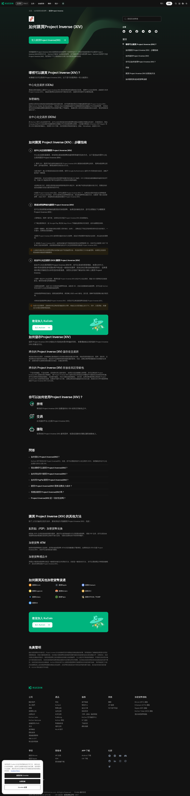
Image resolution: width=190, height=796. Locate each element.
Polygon (102, 124)
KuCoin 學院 (59, 720)
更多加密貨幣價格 (141, 714)
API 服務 (111, 705)
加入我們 (32, 705)
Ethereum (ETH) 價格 (142, 705)
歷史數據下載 (60, 762)
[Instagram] (120, 761)
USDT (44, 197)
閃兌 (56, 702)
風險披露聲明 (33, 735)
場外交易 (58, 726)
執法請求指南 (33, 741)
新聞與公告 (33, 711)
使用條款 (32, 729)
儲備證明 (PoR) (34, 723)
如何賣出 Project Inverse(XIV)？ (45, 457)
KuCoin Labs (33, 717)
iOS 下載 (85, 758)
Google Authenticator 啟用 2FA (79, 171)
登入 (161, 3)
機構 (109, 702)
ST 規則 (84, 720)
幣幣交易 (58, 708)
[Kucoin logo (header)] (7, 3)
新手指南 (85, 702)
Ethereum (93, 124)
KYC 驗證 (75, 178)
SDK (56, 758)
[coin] (109, 766)
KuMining (58, 717)
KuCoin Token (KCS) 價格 (144, 711)
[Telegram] (115, 756)
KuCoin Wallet (37, 106)
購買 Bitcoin (33, 755)
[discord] (125, 756)
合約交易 (58, 711)
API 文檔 (58, 755)
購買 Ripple (33, 758)
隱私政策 (32, 732)
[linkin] (115, 761)
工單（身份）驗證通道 (89, 714)
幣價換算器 (59, 723)
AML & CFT (33, 738)
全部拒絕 (22, 781)
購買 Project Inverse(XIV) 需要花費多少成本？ (51, 486)
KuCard (58, 705)
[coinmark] (125, 761)
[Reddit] (109, 761)
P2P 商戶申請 (113, 708)
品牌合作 (32, 714)
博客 (30, 708)
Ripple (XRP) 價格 (141, 708)
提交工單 (85, 708)
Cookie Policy (15, 771)
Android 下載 (86, 755)
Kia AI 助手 (59, 729)
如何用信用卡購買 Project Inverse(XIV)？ (49, 474)
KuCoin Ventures (35, 720)
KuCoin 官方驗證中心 (89, 717)
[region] (22, 777)
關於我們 (32, 702)
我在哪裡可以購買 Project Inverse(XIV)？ (49, 468)
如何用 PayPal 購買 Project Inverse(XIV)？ (50, 480)
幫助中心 (85, 705)
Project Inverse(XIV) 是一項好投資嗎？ (48, 498)
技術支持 (85, 711)
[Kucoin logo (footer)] (37, 688)
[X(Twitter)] (109, 756)
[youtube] (120, 756)
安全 (30, 726)
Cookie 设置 (22, 787)
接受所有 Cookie (22, 775)
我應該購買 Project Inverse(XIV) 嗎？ (47, 492)
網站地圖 (85, 726)
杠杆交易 (58, 714)
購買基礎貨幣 (54, 288)
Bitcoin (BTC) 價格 (141, 702)
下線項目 (85, 723)
